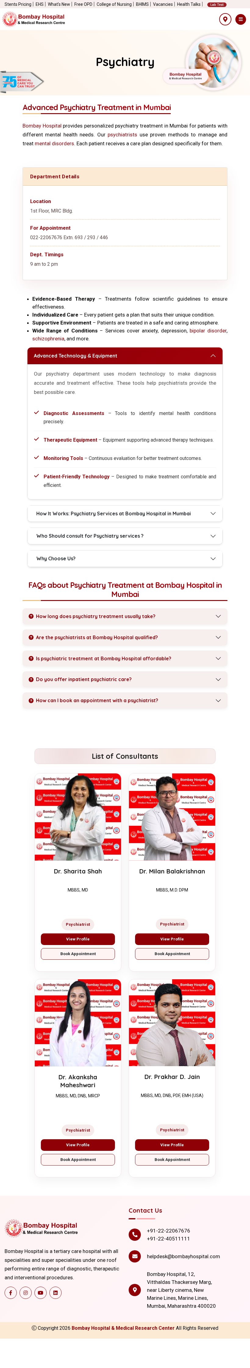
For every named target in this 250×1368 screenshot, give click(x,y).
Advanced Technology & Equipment (75, 356)
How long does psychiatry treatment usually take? (95, 616)
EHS (40, 4)
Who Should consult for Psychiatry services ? (90, 536)
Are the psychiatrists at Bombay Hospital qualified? (97, 637)
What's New (59, 4)
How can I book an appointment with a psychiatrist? (97, 700)
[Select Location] (225, 19)
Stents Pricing (18, 4)
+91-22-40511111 (168, 1239)
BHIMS (142, 4)
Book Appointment (78, 953)
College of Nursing (114, 4)
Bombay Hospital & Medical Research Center (124, 1328)
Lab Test (216, 5)
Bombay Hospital (42, 126)
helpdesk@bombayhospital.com (183, 1256)
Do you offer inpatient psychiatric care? (84, 679)
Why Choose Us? (56, 558)
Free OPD (83, 4)
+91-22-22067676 (168, 1231)
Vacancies (163, 4)
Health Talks (189, 4)
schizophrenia (48, 339)
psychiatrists (122, 135)
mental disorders (54, 143)
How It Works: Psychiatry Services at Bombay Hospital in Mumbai (113, 513)
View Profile (78, 939)
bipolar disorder (208, 331)
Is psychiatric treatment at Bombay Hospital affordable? (103, 658)
